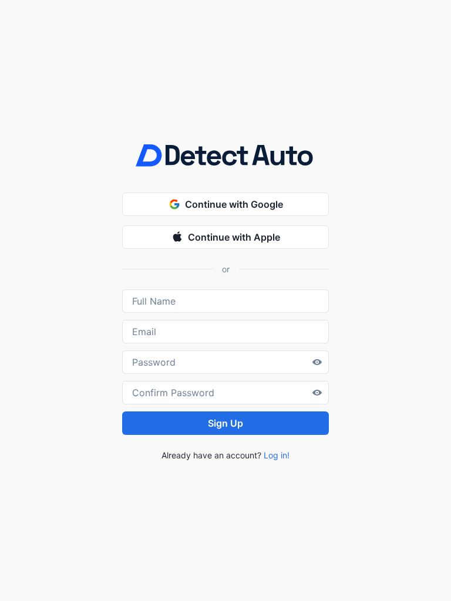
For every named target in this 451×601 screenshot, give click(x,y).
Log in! (277, 455)
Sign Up (225, 423)
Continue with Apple (234, 237)
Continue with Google (234, 204)
